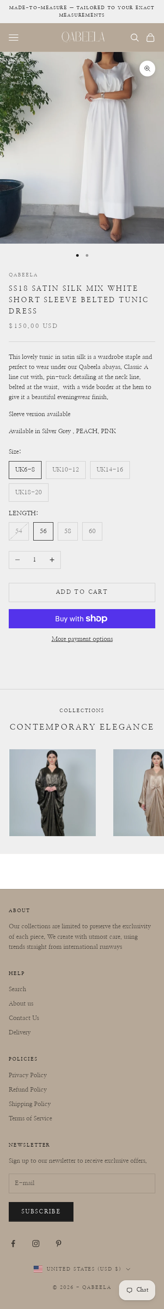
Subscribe (41, 1212)
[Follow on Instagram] (35, 1243)
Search (17, 989)
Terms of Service (30, 1119)
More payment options (82, 639)
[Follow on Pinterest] (58, 1243)
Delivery (20, 1033)
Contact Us (24, 1018)
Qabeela (23, 274)
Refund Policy (28, 1090)
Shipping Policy (30, 1104)
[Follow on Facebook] (13, 1243)
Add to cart (82, 592)
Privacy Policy (28, 1075)
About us (21, 1004)
